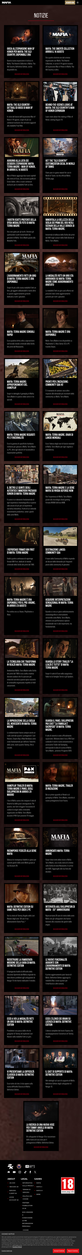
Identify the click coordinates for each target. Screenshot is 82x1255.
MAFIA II (39, 1187)
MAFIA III (39, 1190)
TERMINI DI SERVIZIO (26, 1191)
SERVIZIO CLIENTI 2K (13, 1192)
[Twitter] (35, 1172)
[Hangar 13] (19, 1166)
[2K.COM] (11, 1166)
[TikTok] (25, 1172)
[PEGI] (67, 1185)
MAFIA (38, 1183)
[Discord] (9, 1172)
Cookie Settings (7, 1251)
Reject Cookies (73, 1251)
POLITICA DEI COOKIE (27, 1197)
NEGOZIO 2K (14, 1187)
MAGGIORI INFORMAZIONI (22, 74)
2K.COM (12, 1183)
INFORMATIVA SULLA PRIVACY (28, 1184)
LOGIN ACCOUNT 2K (14, 1198)
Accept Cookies (59, 1251)
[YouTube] (14, 1172)
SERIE (38, 1194)
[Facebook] (30, 1172)
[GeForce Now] (30, 1166)
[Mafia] (6, 2)
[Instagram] (19, 1172)
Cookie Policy (17, 1247)
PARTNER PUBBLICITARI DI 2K (27, 1205)
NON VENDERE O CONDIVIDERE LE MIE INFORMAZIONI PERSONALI (27, 1219)
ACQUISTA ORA (70, 2)
